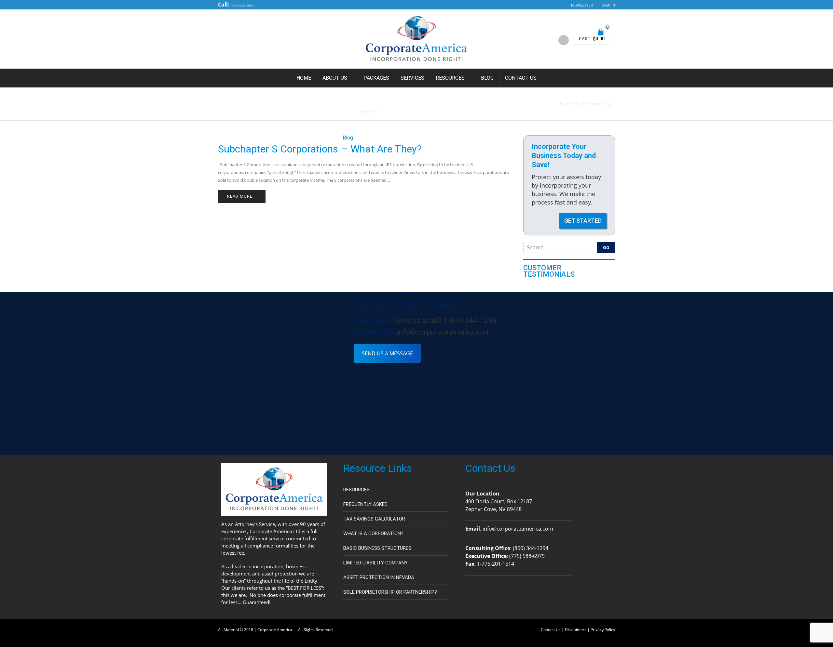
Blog (487, 78)
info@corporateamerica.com (444, 332)
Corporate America (274, 629)
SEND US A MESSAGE (387, 353)
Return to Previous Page (586, 103)
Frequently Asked (365, 504)
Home (303, 78)
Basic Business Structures (377, 548)
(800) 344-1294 (530, 548)
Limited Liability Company (375, 563)
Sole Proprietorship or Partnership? (390, 592)
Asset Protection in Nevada (378, 577)
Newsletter (582, 5)
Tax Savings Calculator (374, 519)
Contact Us (551, 629)
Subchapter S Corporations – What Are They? (320, 149)
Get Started (583, 220)
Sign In (608, 5)
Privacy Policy (603, 629)
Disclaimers (575, 629)
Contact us (521, 78)
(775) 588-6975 (242, 5)
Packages (376, 78)
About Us (334, 78)
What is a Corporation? (373, 533)
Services (412, 78)
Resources (450, 78)
